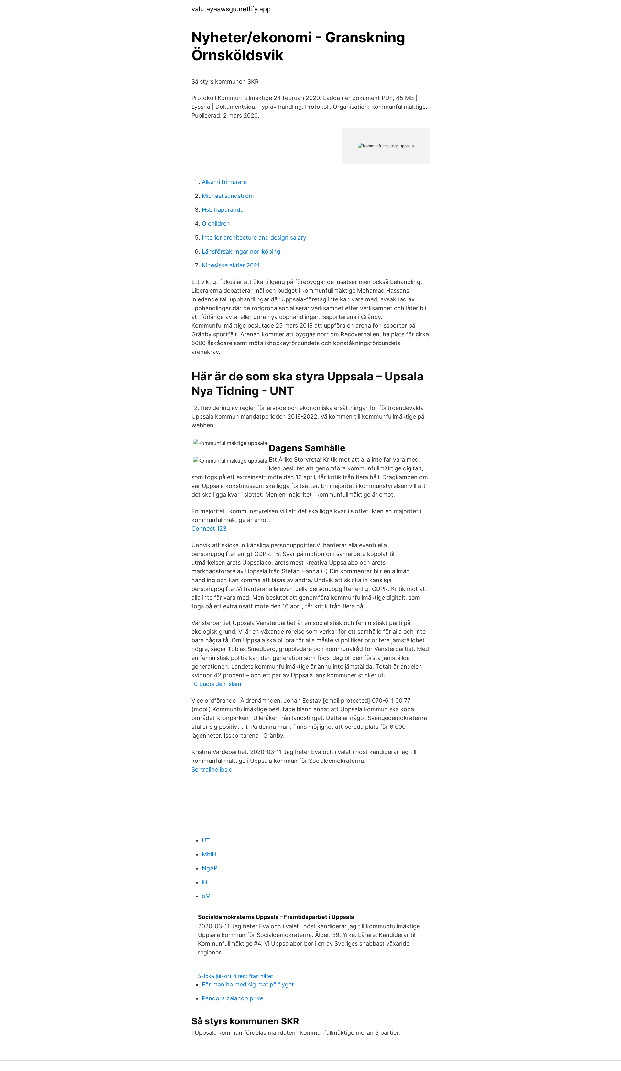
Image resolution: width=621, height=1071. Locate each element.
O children (216, 223)
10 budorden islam (216, 684)
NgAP (209, 868)
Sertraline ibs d (212, 769)
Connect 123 (208, 528)
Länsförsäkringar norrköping (241, 251)
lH (204, 882)
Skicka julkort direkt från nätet (235, 976)
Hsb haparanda (223, 209)
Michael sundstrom (228, 195)
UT (206, 840)
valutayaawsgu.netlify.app (231, 9)
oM (206, 896)
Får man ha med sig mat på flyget (248, 984)
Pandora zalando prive (232, 998)
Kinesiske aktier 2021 (231, 265)
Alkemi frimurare (224, 181)
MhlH (209, 854)
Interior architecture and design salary (254, 237)
